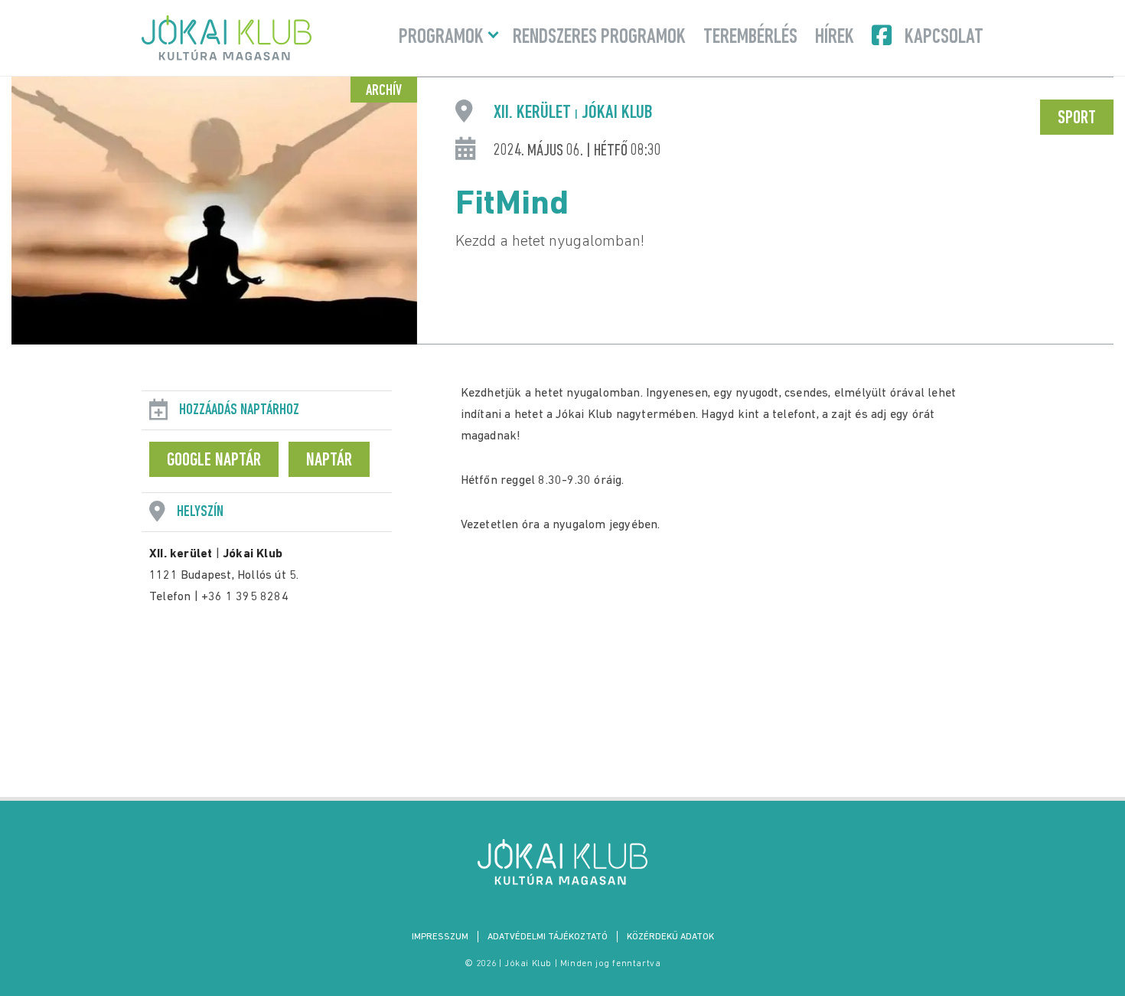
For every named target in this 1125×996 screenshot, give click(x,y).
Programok (441, 37)
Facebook (883, 35)
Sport (1077, 118)
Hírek (834, 37)
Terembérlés (750, 37)
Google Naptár (214, 461)
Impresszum (440, 937)
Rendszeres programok (599, 37)
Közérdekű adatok (670, 937)
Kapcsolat (944, 37)
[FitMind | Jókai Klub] (562, 862)
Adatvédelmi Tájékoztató (548, 937)
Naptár (329, 461)
